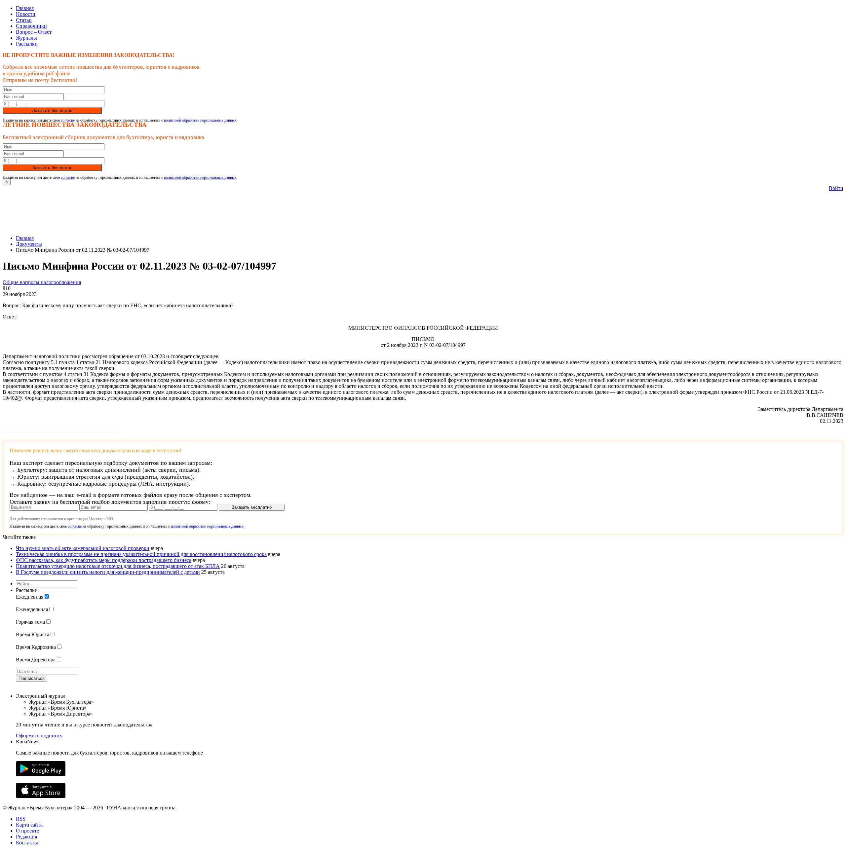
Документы (29, 244)
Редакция (26, 836)
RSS (20, 819)
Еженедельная (32, 609)
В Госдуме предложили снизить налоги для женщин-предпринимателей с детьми (108, 572)
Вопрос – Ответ (34, 32)
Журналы (26, 38)
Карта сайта (29, 825)
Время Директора (36, 659)
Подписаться (32, 678)
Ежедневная (29, 597)
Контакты (27, 842)
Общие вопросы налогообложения (42, 282)
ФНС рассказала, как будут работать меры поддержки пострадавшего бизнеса (103, 560)
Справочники (31, 26)
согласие (68, 120)
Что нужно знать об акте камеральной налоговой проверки (82, 548)
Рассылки (27, 44)
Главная (25, 8)
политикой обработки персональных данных (200, 120)
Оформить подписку (39, 735)
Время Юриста (32, 634)
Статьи (24, 20)
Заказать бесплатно (52, 110)
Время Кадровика (36, 647)
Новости (25, 14)
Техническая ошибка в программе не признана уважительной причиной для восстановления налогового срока (141, 554)
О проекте (27, 830)
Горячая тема (30, 622)
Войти (836, 188)
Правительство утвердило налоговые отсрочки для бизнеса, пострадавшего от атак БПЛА (118, 566)
